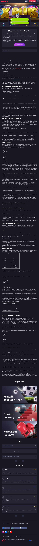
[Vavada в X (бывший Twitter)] (8, 532)
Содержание (21, 523)
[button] (37, 12)
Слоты (4, 523)
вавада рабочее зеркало (17, 79)
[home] (4, 1)
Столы (11, 523)
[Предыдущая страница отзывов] (16, 516)
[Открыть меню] (38, 1)
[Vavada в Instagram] (3, 532)
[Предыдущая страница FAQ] (16, 461)
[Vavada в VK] (6, 532)
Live (7, 523)
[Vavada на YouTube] (11, 532)
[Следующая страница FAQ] (23, 461)
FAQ (27, 523)
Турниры (16, 523)
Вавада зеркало (19, 44)
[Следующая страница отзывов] (23, 516)
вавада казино (18, 68)
